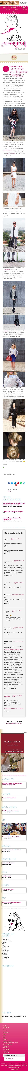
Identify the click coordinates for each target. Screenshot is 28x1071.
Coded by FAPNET (15, 1069)
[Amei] (9, 489)
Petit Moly (7, 696)
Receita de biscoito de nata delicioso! (11, 836)
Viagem (5, 1025)
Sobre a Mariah (7, 1041)
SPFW (20, 66)
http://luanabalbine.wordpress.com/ (13, 649)
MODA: (5, 885)
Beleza (5, 1031)
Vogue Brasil (4, 958)
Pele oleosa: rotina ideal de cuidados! (11, 850)
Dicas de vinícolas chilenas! (9, 797)
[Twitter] (16, 49)
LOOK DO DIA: (9, 806)
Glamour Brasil (5, 951)
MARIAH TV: (8, 779)
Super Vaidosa (11, 153)
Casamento (6, 1032)
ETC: (4, 898)
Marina (6, 331)
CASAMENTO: (9, 859)
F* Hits (11, 66)
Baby (4, 1034)
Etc (4, 1037)
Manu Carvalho (5, 956)
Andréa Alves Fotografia (7, 940)
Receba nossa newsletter (10, 1042)
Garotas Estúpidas (5, 950)
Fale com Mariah (7, 1044)
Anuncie (5, 1039)
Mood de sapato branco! (8, 889)
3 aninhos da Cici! (6, 876)
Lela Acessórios (7, 150)
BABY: (4, 872)
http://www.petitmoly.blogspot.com (13, 708)
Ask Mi (3, 943)
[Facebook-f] (19, 49)
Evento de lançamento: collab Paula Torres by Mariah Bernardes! (14, 504)
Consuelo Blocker (5, 946)
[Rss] (24, 49)
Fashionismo (4, 949)
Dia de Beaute (5, 947)
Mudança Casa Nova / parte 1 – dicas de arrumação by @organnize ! (12, 784)
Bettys (3, 945)
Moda (16, 66)
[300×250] (12, 752)
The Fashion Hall (5, 957)
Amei (9, 491)
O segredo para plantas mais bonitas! (11, 902)
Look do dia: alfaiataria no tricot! (13, 511)
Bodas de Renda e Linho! (8, 863)
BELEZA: (6, 846)
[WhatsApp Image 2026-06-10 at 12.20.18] (12, 772)
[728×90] (14, 4)
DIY (4, 1029)
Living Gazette (5, 954)
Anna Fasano (4, 942)
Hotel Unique (19, 76)
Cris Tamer (7, 269)
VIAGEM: (6, 793)
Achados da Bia (5, 939)
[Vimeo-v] (21, 49)
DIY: (3, 819)
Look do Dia (6, 1027)
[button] (9, 483)
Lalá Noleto (4, 953)
